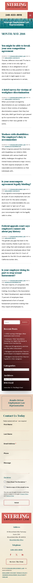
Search (24, 322)
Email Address (10, 444)
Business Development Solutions (14, 575)
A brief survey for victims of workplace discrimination (16, 91)
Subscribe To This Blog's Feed (13, 387)
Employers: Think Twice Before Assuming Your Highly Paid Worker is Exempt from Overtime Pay (15, 341)
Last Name (8, 434)
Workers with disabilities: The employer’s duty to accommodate (15, 137)
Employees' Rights (10, 238)
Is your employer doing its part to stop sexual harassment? (15, 272)
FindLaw (5, 577)
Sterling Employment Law (17, 56)
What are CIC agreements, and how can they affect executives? (16, 347)
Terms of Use (10, 496)
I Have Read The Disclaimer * (16, 482)
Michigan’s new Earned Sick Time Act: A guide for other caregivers (16, 358)
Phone (6, 453)
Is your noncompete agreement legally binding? (16, 183)
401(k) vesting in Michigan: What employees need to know (15, 335)
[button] (30, 15)
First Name (8, 424)
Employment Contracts (12, 58)
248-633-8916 (14, 15)
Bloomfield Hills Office (16, 540)
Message (7, 463)
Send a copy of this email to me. (17, 487)
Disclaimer (7, 477)
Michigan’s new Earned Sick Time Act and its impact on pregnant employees (16, 353)
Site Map (13, 573)
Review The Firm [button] (16, 562)
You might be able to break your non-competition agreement (16, 48)
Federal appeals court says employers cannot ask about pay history (16, 228)
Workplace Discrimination (13, 146)
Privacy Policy (24, 494)
